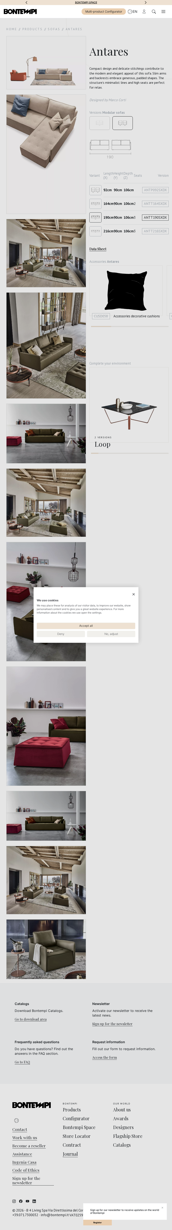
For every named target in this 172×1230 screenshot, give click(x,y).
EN (135, 11)
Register (97, 1222)
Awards (86, 2)
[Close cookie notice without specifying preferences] (133, 594)
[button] (26, 2)
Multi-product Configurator (103, 11)
